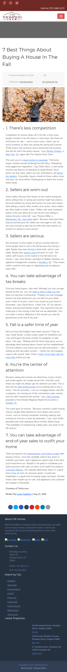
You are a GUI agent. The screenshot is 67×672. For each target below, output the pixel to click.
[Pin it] (32, 507)
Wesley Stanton (54, 151)
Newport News (13, 589)
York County (12, 614)
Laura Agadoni (24, 494)
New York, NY (12, 154)
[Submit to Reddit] (37, 507)
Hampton (11, 581)
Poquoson (11, 598)
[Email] (48, 507)
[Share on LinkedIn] (42, 507)
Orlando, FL (11, 403)
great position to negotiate (35, 160)
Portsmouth (12, 602)
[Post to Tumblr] (26, 507)
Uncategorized (26, 82)
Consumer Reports (14, 470)
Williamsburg (13, 610)
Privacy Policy (40, 668)
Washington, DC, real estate (19, 219)
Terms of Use (26, 668)
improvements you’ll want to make (43, 453)
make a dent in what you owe (46, 292)
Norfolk (10, 593)
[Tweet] (15, 507)
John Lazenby (52, 396)
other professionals (26, 387)
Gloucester (12, 585)
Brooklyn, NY (45, 262)
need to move (30, 252)
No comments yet (50, 82)
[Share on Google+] (21, 507)
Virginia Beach (13, 606)
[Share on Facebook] (10, 507)
